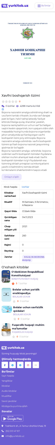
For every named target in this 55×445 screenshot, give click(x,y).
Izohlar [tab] (25, 187)
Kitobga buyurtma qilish (14, 406)
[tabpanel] (27, 226)
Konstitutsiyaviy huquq (24, 279)
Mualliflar (7, 396)
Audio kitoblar (9, 391)
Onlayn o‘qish (11, 177)
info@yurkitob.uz (15, 436)
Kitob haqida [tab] (10, 187)
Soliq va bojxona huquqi (33, 258)
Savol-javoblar (9, 401)
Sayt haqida (8, 376)
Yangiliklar (7, 381)
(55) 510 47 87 (13, 431)
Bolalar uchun (21, 297)
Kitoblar (6, 386)
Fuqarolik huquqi (22, 332)
